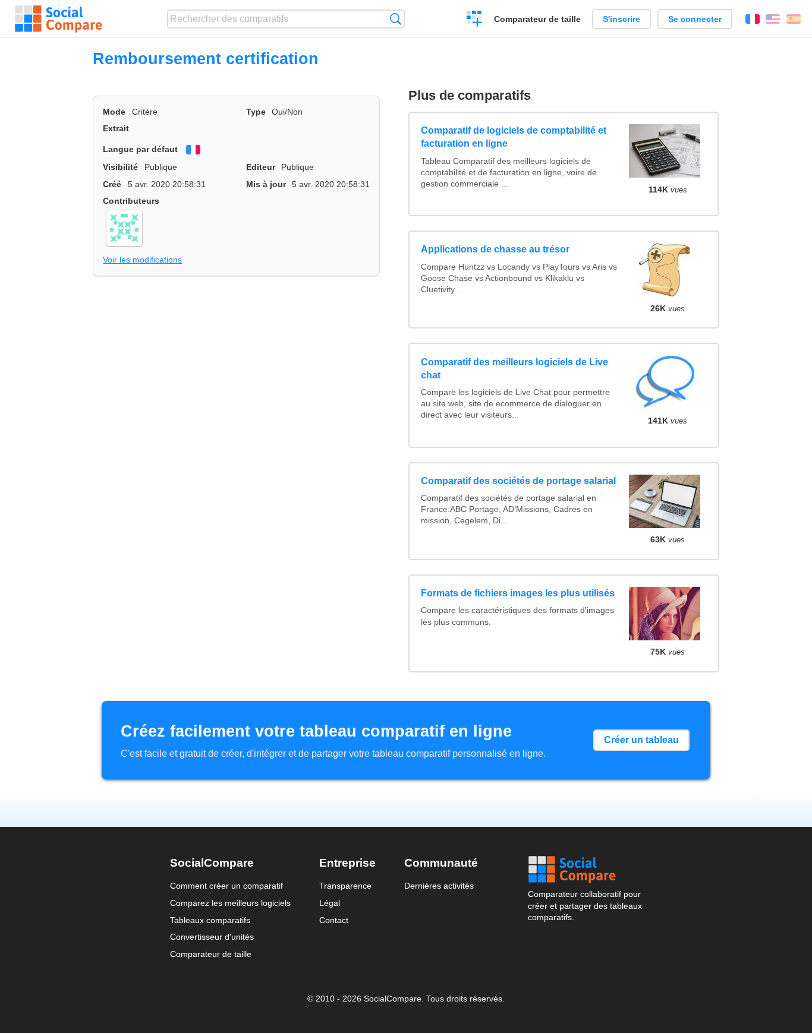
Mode (114, 111)
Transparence (345, 885)
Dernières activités (439, 885)
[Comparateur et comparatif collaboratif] (59, 19)
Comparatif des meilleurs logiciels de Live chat (514, 368)
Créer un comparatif (475, 20)
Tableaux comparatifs (210, 920)
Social (585, 869)
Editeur (260, 167)
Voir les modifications (142, 259)
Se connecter (695, 19)
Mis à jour (266, 184)
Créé (112, 184)
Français (752, 19)
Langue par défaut (140, 149)
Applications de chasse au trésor (495, 249)
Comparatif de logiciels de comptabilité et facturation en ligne (513, 137)
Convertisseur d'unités (212, 937)
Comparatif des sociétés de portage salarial (518, 481)
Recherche (395, 18)
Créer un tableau (641, 740)
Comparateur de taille (537, 19)
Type (256, 111)
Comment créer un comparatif (226, 885)
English (773, 19)
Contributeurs (131, 201)
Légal (329, 903)
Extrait (116, 128)
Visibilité (120, 167)
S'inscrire (621, 19)
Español (793, 19)
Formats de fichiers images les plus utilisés (518, 593)
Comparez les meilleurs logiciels (230, 903)
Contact (333, 920)
